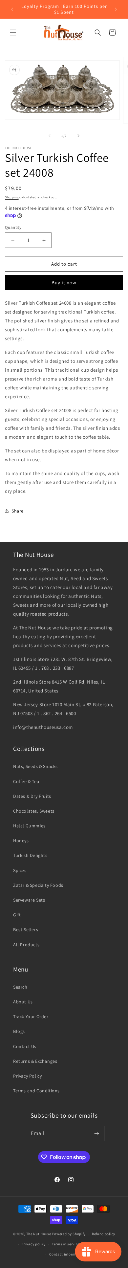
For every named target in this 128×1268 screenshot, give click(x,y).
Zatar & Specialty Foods (38, 885)
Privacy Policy (27, 1076)
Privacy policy (33, 1244)
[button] (13, 32)
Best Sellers (25, 929)
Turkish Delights (30, 855)
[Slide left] (49, 135)
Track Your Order (31, 1016)
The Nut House (38, 1234)
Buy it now (64, 282)
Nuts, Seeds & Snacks (35, 766)
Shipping (12, 197)
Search (20, 987)
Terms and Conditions (36, 1091)
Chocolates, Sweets (33, 811)
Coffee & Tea (26, 781)
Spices (20, 870)
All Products (26, 945)
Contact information (67, 1254)
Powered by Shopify (69, 1234)
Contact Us (24, 1046)
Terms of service (65, 1244)
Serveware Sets (29, 900)
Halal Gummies (29, 826)
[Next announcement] (116, 9)
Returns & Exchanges (35, 1061)
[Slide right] (78, 135)
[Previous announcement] (12, 9)
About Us (23, 1002)
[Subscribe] (97, 1133)
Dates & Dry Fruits (32, 796)
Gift (17, 915)
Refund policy (103, 1234)
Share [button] (17, 511)
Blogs (19, 1031)
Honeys (21, 840)
